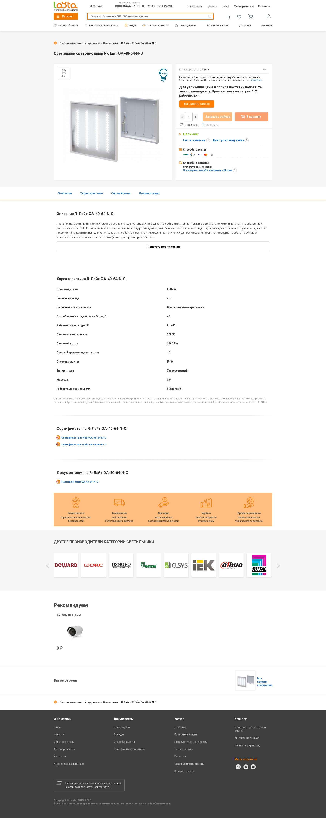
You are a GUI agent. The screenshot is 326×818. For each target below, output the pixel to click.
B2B (226, 6)
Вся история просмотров (264, 682)
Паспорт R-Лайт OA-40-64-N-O (79, 481)
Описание (65, 193)
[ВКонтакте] (238, 767)
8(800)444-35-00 (127, 6)
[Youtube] (253, 767)
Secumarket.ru (101, 786)
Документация (149, 193)
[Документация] (64, 73)
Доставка (245, 25)
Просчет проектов (158, 25)
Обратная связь (64, 741)
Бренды (119, 734)
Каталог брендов (68, 25)
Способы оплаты (124, 741)
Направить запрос (197, 103)
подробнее (256, 80)
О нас (57, 727)
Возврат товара (184, 771)
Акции (132, 25)
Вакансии (266, 25)
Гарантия (180, 756)
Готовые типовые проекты (190, 741)
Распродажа (122, 727)
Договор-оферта (64, 749)
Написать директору (247, 745)
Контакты (264, 6)
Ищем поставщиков (247, 738)
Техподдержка (188, 25)
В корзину (253, 116)
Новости (59, 734)
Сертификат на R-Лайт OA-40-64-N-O (83, 437)
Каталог (67, 16)
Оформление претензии (189, 763)
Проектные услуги (185, 734)
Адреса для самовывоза (69, 763)
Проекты (212, 6)
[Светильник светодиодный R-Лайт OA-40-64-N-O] (245, 680)
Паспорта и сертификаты (103, 25)
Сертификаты (121, 193)
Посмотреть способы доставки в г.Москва (207, 170)
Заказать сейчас (217, 116)
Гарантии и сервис (217, 25)
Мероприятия (244, 6)
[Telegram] (246, 767)
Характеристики (91, 193)
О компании (195, 6)
